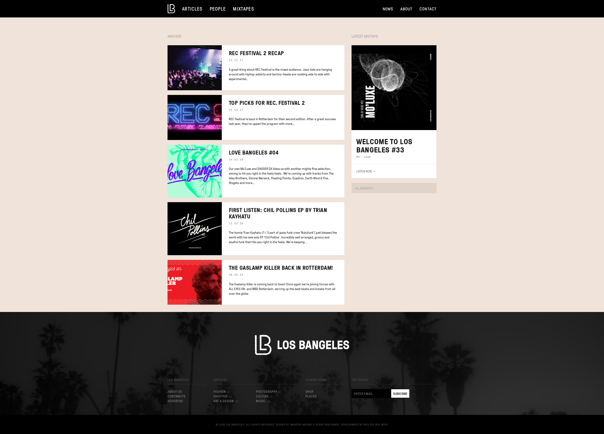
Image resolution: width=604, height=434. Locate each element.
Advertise (175, 401)
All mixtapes (364, 188)
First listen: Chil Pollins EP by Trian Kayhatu (278, 213)
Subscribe (400, 393)
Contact (427, 8)
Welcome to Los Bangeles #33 (384, 145)
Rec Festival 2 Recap (256, 53)
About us (175, 391)
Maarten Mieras (301, 424)
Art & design (226, 401)
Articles (192, 8)
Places (311, 396)
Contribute (177, 396)
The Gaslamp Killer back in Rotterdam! (281, 267)
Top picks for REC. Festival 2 (267, 102)
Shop (310, 391)
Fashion (222, 391)
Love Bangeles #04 (253, 152)
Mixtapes (243, 8)
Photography (268, 391)
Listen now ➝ (365, 171)
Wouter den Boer (375, 424)
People (218, 8)
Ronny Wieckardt (327, 424)
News (388, 8)
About (406, 8)
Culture (264, 396)
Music (263, 401)
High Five (223, 396)
